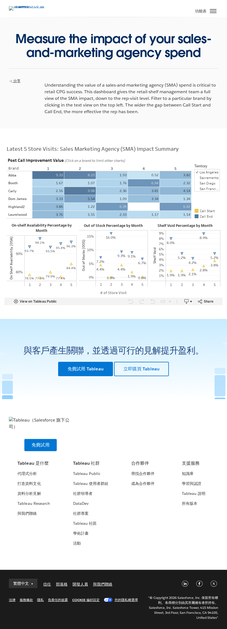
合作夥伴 (140, 463)
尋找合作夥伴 (142, 473)
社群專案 (81, 513)
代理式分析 (27, 473)
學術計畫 (81, 533)
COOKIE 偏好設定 (86, 599)
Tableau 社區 (85, 523)
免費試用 (41, 445)
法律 (12, 599)
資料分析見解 (29, 493)
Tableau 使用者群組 (90, 483)
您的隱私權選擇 (126, 599)
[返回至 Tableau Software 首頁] (28, 6)
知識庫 (188, 473)
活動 (77, 543)
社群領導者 (82, 493)
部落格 (62, 584)
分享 (16, 81)
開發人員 (80, 584)
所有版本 (189, 503)
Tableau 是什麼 (32, 463)
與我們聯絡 (27, 513)
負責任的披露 (58, 599)
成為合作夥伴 (142, 483)
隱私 (40, 599)
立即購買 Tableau (141, 369)
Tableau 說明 (193, 493)
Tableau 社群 (86, 463)
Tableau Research (33, 503)
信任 (47, 584)
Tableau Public (86, 473)
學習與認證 (191, 483)
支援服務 (191, 463)
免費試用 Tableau (86, 369)
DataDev (81, 503)
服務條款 (26, 599)
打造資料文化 (29, 483)
